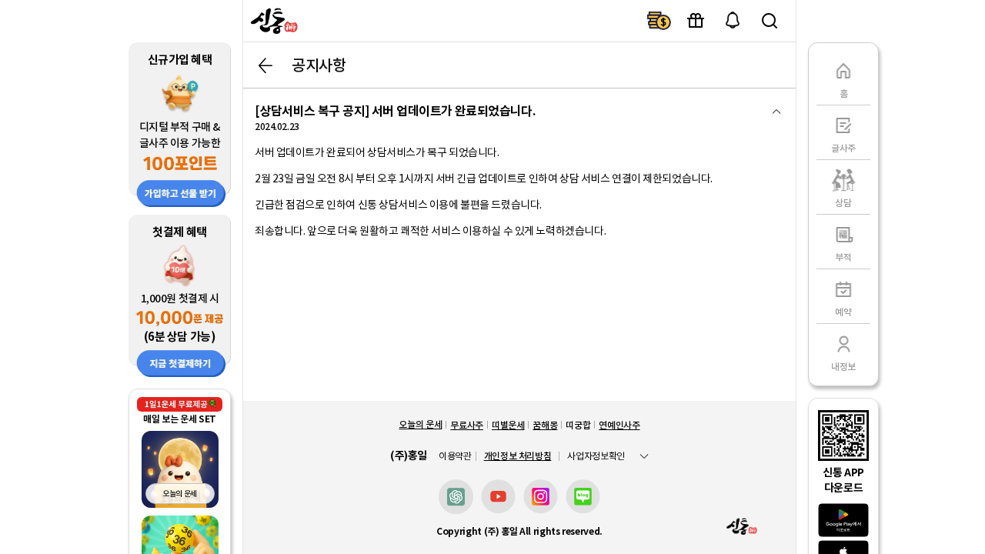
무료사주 (466, 425)
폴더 (776, 111)
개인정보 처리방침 (518, 456)
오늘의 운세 (420, 424)
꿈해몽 (545, 425)
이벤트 (695, 20)
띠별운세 (508, 425)
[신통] (272, 21)
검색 (769, 20)
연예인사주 (619, 425)
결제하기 (658, 20)
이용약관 (455, 456)
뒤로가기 (265, 65)
